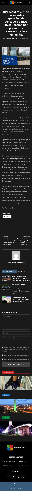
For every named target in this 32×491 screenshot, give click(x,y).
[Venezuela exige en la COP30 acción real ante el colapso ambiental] (6, 299)
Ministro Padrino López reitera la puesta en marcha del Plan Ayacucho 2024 (23, 241)
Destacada (4, 280)
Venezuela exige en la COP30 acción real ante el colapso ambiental (20, 299)
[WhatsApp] (16, 42)
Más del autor (22, 271)
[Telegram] (24, 42)
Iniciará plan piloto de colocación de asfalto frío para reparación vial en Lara (21, 278)
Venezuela (4, 301)
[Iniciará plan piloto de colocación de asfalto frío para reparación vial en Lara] (6, 278)
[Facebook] (8, 42)
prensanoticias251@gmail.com (20, 465)
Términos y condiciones (20, 484)
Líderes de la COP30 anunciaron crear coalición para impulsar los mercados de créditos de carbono (21, 289)
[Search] (29, 2)
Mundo (8, 6)
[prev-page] (3, 306)
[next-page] (6, 306)
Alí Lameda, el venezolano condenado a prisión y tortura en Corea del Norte (8, 241)
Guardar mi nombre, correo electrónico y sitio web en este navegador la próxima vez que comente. (16, 349)
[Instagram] (13, 477)
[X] (12, 42)
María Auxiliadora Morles (11, 38)
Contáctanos (9, 484)
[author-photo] (16, 260)
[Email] (20, 42)
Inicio (3, 6)
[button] (3, 2)
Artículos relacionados (9, 271)
